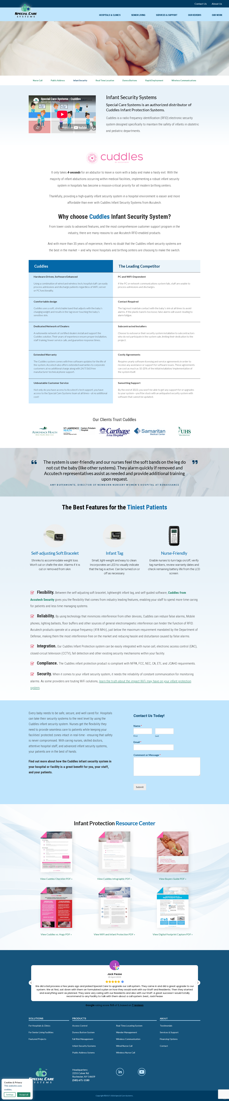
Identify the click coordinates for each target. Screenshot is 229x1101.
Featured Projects (37, 1039)
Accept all (23, 1094)
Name (138, 725)
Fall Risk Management (82, 1039)
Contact (164, 1046)
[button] (198, 982)
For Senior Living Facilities (41, 1032)
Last (157, 736)
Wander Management (126, 1032)
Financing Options (169, 1039)
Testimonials (166, 1025)
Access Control (79, 1025)
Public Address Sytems (83, 1052)
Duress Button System (83, 1032)
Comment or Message (147, 754)
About (164, 1018)
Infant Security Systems (84, 1046)
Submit (140, 786)
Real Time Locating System (129, 1025)
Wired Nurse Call (124, 1046)
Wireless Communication (128, 1039)
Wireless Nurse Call (125, 1052)
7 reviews (137, 1005)
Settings (9, 1094)
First (136, 736)
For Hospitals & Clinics (39, 1025)
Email (137, 741)
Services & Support (169, 1032)
